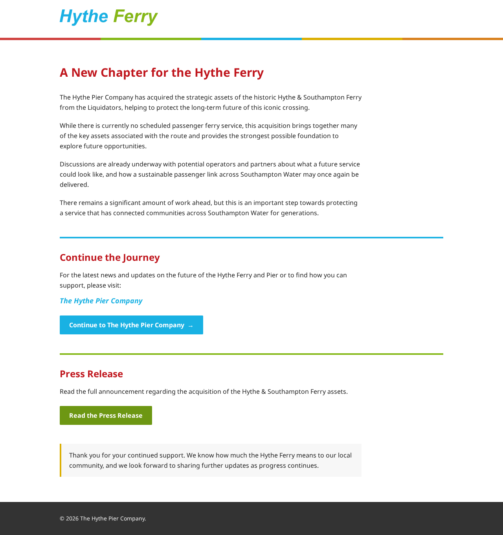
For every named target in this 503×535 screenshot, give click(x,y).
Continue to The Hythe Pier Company (131, 325)
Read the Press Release (106, 415)
